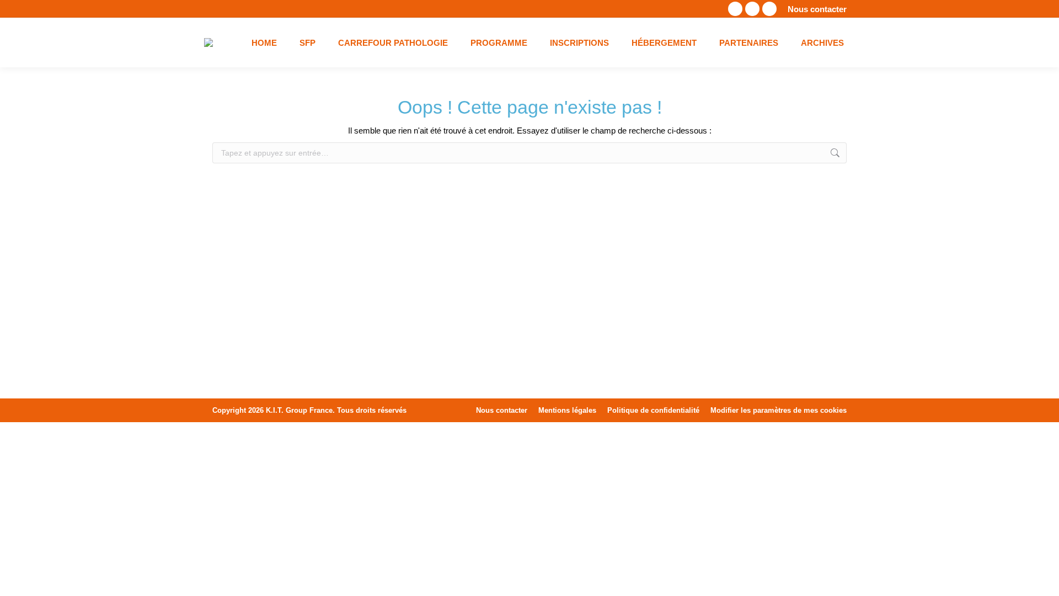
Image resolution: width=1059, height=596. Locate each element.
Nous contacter (817, 9)
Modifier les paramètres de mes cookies (778, 410)
